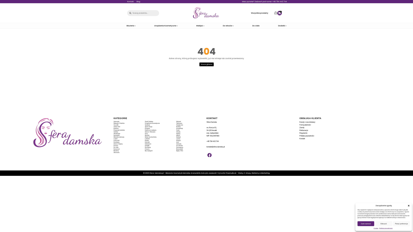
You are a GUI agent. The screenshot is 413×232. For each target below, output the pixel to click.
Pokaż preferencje (401, 224)
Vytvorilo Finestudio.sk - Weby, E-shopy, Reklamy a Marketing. (244, 173)
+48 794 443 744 (212, 141)
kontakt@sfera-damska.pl (215, 147)
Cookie (376, 228)
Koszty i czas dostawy (307, 122)
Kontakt (130, 1)
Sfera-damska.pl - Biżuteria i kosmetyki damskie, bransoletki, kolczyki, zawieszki (182, 173)
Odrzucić (383, 224)
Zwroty (301, 127)
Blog (138, 1)
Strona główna (206, 64)
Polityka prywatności (386, 228)
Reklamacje (303, 130)
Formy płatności (305, 125)
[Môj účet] (275, 13)
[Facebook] (209, 155)
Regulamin (303, 133)
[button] (409, 206)
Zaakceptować (366, 224)
